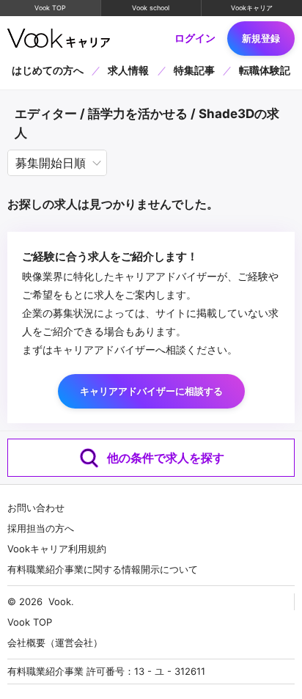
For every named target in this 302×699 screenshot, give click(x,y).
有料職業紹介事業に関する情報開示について (102, 569)
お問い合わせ (36, 507)
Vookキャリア (252, 8)
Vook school (150, 8)
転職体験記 (264, 70)
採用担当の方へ (40, 528)
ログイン (195, 38)
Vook (59, 601)
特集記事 (194, 70)
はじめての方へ (48, 70)
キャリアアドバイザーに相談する (151, 391)
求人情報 (128, 70)
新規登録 (261, 38)
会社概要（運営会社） (55, 642)
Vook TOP (50, 8)
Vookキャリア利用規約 (56, 549)
